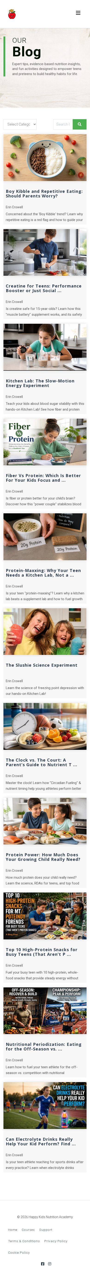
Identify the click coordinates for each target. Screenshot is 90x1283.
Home (12, 1230)
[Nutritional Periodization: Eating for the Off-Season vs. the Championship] (45, 1010)
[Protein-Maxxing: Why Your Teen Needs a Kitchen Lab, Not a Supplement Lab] (45, 536)
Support (45, 1230)
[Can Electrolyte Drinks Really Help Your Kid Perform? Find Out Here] (45, 1105)
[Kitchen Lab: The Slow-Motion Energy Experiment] (45, 347)
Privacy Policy (55, 1241)
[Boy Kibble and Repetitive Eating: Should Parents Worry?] (45, 157)
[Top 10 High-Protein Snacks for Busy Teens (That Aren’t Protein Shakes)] (45, 916)
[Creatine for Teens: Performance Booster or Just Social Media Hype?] (45, 252)
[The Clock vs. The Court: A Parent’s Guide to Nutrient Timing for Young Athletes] (45, 726)
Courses (28, 1230)
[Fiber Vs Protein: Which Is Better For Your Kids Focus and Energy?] (45, 442)
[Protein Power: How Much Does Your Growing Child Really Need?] (45, 821)
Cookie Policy (19, 1252)
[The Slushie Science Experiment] (45, 631)
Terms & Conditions (24, 1241)
